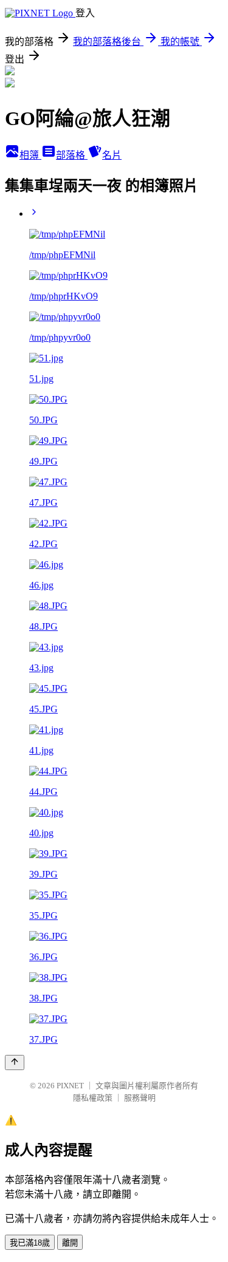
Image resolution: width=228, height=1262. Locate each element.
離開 (70, 1242)
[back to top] (14, 1062)
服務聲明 (140, 1097)
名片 (112, 155)
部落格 (72, 155)
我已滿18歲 (30, 1242)
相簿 (30, 155)
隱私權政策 (92, 1097)
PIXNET (70, 1085)
